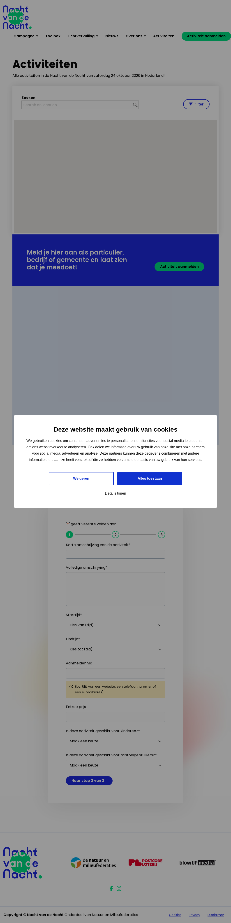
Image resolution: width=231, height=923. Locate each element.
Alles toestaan (150, 478)
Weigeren (81, 478)
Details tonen (115, 493)
